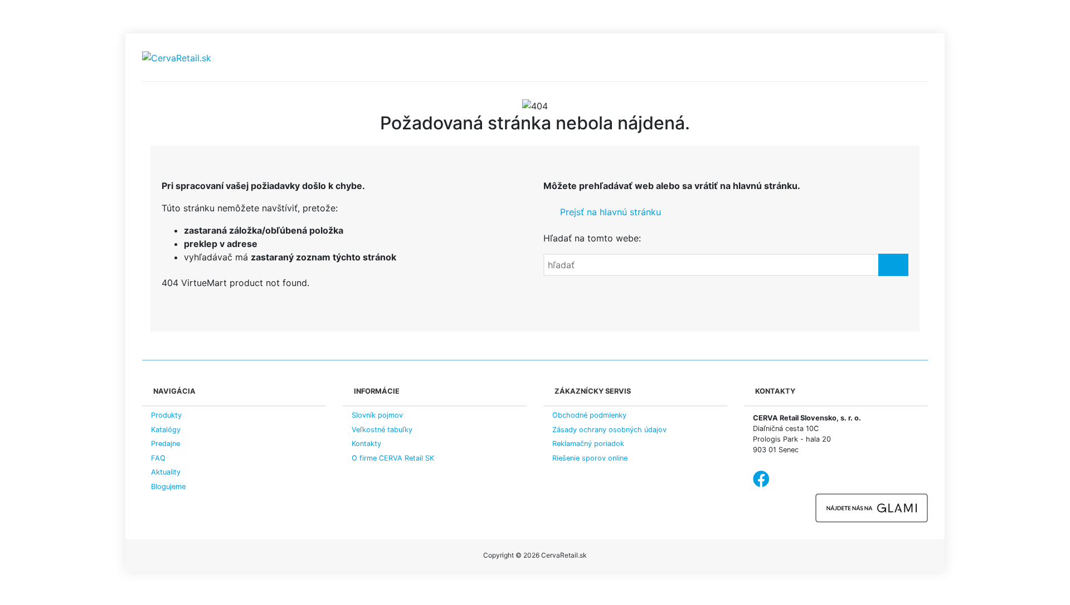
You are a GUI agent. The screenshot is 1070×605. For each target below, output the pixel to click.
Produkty (166, 415)
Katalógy (166, 429)
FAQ (158, 458)
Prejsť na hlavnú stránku (609, 211)
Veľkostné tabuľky (382, 429)
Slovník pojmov (377, 415)
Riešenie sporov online (590, 458)
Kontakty (366, 443)
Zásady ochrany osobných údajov (609, 429)
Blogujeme (168, 486)
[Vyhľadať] (893, 265)
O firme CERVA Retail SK (393, 458)
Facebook (761, 479)
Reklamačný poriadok (588, 443)
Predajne (165, 443)
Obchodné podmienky (589, 415)
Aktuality (166, 472)
